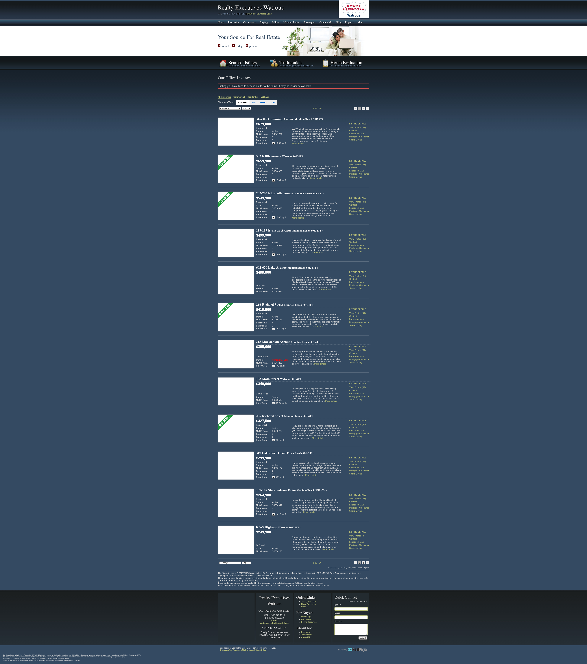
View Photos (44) (357, 202)
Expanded (242, 102)
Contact (353, 130)
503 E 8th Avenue (280, 156)
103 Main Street (279, 378)
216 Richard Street (285, 304)
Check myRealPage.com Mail (233, 650)
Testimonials (306, 635)
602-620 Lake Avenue (287, 267)
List (273, 102)
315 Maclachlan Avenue (288, 341)
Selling (275, 22)
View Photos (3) (357, 535)
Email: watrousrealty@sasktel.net (274, 621)
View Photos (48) (357, 239)
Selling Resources (309, 601)
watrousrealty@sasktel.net (259, 13)
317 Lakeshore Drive (285, 452)
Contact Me (325, 22)
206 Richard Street (285, 415)
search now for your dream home (244, 65)
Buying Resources (309, 622)
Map (253, 102)
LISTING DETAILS (357, 124)
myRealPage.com (352, 650)
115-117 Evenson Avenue (289, 230)
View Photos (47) (357, 164)
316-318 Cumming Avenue (290, 118)
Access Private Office (256, 650)
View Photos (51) (357, 127)
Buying (264, 22)
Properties (233, 22)
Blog (338, 22)
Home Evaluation (308, 604)
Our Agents (249, 22)
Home (221, 22)
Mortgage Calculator (359, 136)
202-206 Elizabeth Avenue (290, 193)
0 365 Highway (278, 527)
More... (361, 22)
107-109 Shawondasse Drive (291, 490)
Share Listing (355, 140)
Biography (309, 22)
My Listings (306, 617)
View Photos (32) (357, 461)
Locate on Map (356, 133)
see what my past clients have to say (296, 65)
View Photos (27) (357, 276)
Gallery (263, 102)
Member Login (291, 22)
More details (298, 143)
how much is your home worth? (345, 65)
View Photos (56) (357, 424)
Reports (349, 22)
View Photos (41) (357, 313)
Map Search (306, 619)
